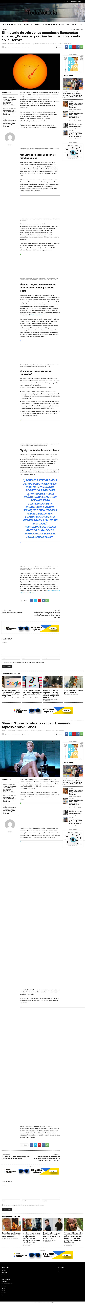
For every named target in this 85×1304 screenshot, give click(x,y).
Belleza (5, 97)
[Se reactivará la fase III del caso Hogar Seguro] (65, 125)
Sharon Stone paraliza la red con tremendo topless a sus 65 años (12, 613)
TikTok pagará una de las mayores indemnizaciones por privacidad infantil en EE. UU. (32, 693)
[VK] (78, 47)
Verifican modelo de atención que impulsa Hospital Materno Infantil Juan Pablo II (75, 134)
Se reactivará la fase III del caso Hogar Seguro (76, 125)
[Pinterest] (74, 47)
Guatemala (71, 123)
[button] (81, 24)
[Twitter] (67, 1)
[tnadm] (3, 47)
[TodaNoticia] (42, 12)
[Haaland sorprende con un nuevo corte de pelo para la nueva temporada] (65, 104)
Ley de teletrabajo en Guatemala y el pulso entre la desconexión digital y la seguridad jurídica (51, 693)
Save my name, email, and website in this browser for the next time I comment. (24, 662)
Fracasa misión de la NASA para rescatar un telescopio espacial (73, 692)
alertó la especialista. (36, 315)
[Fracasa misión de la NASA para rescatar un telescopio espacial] (73, 682)
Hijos (23, 697)
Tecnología (4, 29)
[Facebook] (64, 1)
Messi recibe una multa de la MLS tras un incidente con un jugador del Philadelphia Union (9, 102)
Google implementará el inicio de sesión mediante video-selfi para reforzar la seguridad (9, 123)
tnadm (8, 47)
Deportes (5, 108)
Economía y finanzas (48, 699)
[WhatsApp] (81, 47)
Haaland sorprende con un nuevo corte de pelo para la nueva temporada (9, 112)
